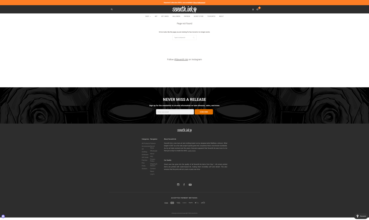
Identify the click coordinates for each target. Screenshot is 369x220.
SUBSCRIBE (204, 112)
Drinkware (145, 155)
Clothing (144, 152)
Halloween (176, 16)
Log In (152, 174)
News (152, 171)
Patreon (187, 16)
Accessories (146, 146)
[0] (257, 9)
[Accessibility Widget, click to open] (3, 216)
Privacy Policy (152, 160)
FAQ (151, 156)
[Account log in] (253, 9)
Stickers (144, 169)
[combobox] (184, 37)
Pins (143, 163)
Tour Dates (211, 16)
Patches (144, 160)
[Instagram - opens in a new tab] (178, 185)
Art (156, 16)
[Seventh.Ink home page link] (184, 9)
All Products (146, 143)
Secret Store (198, 16)
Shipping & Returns (153, 165)
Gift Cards (165, 16)
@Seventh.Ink (181, 59)
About (221, 16)
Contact (153, 168)
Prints (143, 166)
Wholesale (153, 151)
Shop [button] (147, 16)
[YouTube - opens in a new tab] (190, 185)
